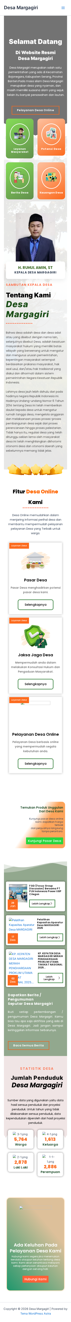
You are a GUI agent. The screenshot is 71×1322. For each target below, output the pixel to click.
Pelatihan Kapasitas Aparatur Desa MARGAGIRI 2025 (50, 924)
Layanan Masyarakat (19, 150)
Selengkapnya (36, 605)
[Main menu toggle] (63, 8)
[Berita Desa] (20, 178)
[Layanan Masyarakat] (20, 134)
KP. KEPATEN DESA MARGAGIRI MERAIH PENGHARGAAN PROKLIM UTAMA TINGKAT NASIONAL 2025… (50, 960)
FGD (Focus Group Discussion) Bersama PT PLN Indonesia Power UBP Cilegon (45, 890)
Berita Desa (19, 192)
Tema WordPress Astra (35, 1313)
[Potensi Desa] (51, 134)
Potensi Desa (51, 149)
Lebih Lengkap (41, 903)
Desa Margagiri (21, 7)
